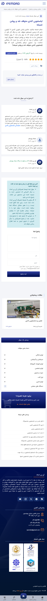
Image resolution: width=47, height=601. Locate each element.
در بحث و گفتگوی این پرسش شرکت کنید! (29, 75)
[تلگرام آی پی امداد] (36, 499)
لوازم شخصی (39, 368)
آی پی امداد (20, 591)
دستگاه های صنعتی (37, 386)
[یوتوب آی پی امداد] (20, 499)
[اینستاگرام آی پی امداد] (25, 499)
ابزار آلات (40, 377)
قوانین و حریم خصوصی (39, 586)
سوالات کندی (34, 66)
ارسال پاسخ (11, 79)
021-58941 (36, 520)
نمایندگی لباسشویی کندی (12, 125)
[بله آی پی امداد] (41, 499)
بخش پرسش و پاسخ (35, 9)
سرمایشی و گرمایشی (37, 359)
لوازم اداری (39, 382)
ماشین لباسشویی (11, 53)
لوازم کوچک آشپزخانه (36, 364)
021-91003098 (35, 522)
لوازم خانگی (39, 355)
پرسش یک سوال (24, 340)
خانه (44, 9)
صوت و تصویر (38, 373)
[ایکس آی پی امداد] (31, 499)
